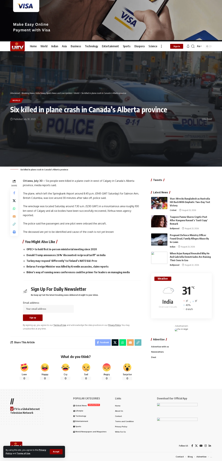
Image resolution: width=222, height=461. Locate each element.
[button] (56, 451)
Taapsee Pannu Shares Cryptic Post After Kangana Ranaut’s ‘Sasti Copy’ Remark (189, 220)
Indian (172, 246)
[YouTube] (201, 446)
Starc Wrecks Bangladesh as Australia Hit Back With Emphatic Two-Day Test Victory (190, 202)
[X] (196, 446)
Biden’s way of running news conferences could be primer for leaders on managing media (78, 272)
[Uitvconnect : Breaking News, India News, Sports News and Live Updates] (17, 46)
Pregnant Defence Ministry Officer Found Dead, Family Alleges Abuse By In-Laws (189, 238)
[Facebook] (192, 446)
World (16, 100)
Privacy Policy (114, 325)
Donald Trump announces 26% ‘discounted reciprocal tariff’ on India (65, 255)
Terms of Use (23, 453)
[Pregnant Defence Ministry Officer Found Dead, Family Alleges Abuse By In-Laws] (159, 239)
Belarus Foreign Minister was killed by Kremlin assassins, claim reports (67, 266)
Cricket (173, 210)
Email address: (31, 302)
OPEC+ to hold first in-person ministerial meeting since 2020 (61, 249)
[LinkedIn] (210, 446)
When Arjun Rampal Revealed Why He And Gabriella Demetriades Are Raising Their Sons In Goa (190, 257)
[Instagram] (206, 446)
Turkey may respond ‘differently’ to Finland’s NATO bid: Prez (61, 260)
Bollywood (174, 228)
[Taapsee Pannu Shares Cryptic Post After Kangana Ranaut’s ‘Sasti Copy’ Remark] (159, 221)
